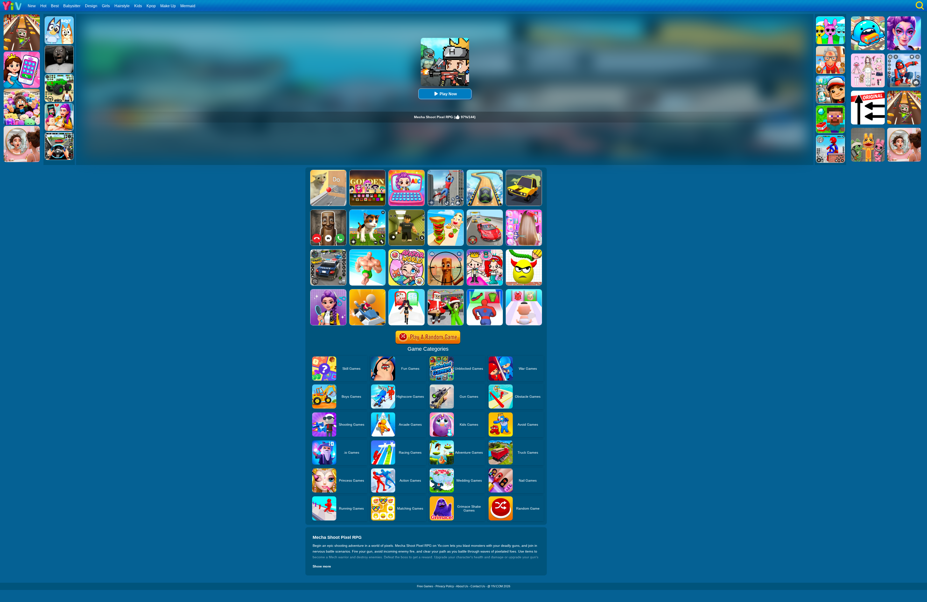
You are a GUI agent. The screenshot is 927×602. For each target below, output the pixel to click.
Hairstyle (122, 6)
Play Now (448, 94)
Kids (138, 6)
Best (55, 6)
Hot (43, 6)
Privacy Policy (444, 586)
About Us (462, 586)
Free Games (425, 586)
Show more (322, 566)
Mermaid (187, 6)
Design (91, 6)
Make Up (168, 6)
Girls (106, 6)
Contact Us (478, 586)
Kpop (151, 6)
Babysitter (71, 6)
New (32, 6)
